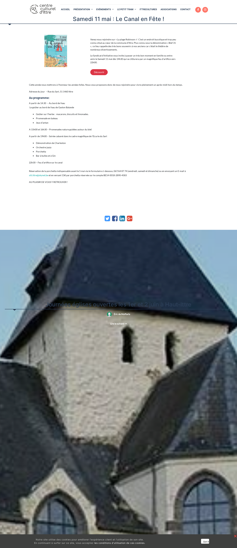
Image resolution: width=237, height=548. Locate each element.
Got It (206, 541)
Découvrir (99, 72)
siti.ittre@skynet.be (38, 175)
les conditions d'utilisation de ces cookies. (119, 543)
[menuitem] (65, 9)
